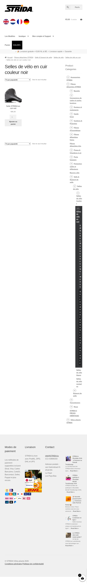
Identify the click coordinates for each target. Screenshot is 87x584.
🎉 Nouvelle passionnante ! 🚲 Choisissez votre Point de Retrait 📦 (73, 501)
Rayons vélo (74, 173)
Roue (76, 407)
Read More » (74, 471)
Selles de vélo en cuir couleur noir (80, 327)
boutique (22, 36)
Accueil (9, 57)
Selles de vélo (59, 57)
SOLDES (17, 45)
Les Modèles (10, 36)
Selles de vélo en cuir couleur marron (80, 256)
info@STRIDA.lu (52, 456)
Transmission (75, 403)
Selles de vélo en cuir (73, 57)
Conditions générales (13, 564)
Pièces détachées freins (74, 137)
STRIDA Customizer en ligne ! (76, 518)
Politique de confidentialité (33, 564)
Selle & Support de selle (43, 57)
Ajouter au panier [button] (13, 123)
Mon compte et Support (41, 36)
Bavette (77, 91)
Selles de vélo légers (79, 372)
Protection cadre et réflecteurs (76, 166)
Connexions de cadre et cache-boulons (76, 100)
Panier (7, 45)
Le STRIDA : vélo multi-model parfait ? (77, 535)
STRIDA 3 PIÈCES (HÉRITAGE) (74, 413)
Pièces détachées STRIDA (23, 57)
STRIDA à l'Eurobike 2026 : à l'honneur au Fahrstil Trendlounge (73, 460)
